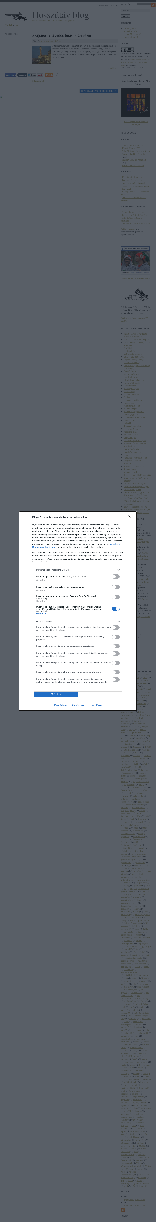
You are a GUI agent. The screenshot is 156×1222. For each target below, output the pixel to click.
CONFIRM (56, 694)
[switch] (116, 576)
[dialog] (78, 611)
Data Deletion (60, 705)
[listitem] (78, 569)
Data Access (78, 705)
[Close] (131, 517)
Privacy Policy (95, 705)
